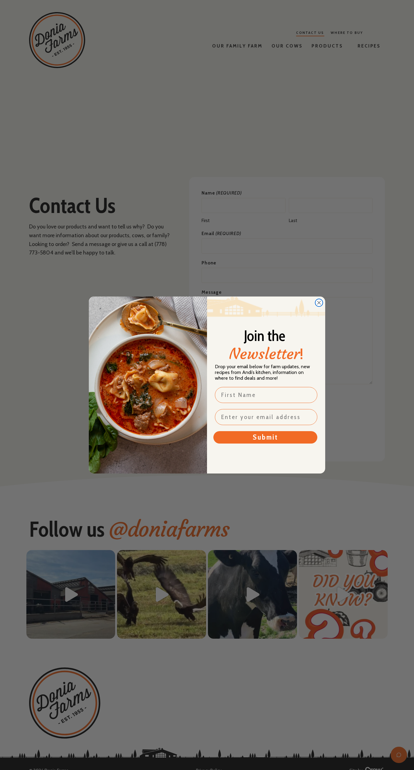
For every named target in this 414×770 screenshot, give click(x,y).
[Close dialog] (319, 302)
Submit (265, 437)
